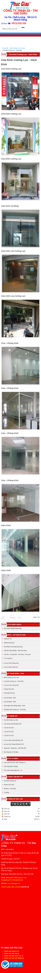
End (19, 618)
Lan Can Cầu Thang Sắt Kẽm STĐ (14, 744)
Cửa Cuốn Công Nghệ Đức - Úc (13, 770)
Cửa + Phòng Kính (9, 343)
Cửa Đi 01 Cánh (9, 735)
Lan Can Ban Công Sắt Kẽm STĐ (13, 740)
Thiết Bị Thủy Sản (9, 643)
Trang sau (12, 618)
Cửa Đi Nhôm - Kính (10, 698)
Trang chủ (5, 48)
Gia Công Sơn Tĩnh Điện (11, 752)
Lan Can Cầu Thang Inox (11, 663)
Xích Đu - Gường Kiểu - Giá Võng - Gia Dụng (17, 654)
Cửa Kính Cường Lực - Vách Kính (14, 681)
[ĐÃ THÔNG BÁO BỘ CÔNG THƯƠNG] (12, 964)
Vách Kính (6, 525)
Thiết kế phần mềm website (10, 887)
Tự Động (6, 792)
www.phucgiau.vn (13, 883)
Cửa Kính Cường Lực (11, 69)
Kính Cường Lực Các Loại (17, 48)
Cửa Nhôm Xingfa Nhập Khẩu (13, 628)
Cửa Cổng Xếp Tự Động (11, 766)
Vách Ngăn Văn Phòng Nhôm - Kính (14, 706)
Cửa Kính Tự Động (10, 206)
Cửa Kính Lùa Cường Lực (13, 251)
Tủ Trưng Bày (8, 658)
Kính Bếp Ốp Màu (9, 693)
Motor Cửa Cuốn (9, 785)
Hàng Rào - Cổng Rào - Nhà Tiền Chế (15, 748)
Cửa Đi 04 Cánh (9, 728)
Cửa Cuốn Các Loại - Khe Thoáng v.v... (15, 762)
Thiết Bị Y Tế (7, 639)
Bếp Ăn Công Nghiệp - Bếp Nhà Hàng (15, 650)
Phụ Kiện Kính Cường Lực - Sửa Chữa (15, 709)
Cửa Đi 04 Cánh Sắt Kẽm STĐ (12, 724)
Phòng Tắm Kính (9, 689)
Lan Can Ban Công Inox (11, 667)
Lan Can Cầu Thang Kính (11, 685)
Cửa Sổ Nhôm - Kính (10, 702)
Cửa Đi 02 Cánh (9, 732)
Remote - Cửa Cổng (10, 788)
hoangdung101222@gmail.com (12, 880)
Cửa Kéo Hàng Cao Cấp (11, 720)
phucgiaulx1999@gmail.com (16, 877)
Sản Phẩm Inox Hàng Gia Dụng (13, 647)
